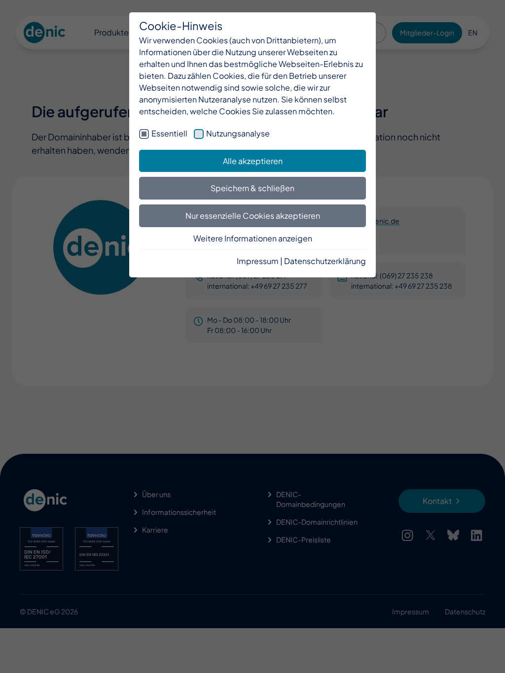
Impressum (258, 261)
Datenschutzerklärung (325, 261)
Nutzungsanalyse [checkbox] (238, 133)
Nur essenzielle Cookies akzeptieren (252, 215)
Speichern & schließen (252, 188)
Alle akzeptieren (253, 161)
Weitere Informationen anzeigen (252, 238)
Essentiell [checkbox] (169, 133)
